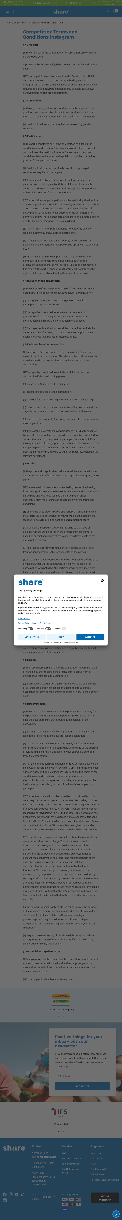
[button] (116, 1214)
